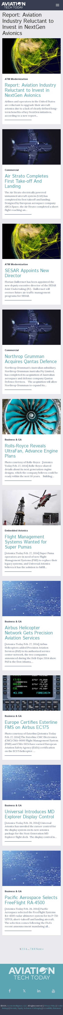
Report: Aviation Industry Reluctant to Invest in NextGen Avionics (30, 90)
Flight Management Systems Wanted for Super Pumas (26, 542)
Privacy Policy (50, 1006)
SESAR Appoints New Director (27, 273)
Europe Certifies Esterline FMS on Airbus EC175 (31, 725)
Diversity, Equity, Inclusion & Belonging (26, 1008)
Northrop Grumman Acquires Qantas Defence (31, 359)
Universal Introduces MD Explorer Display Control (29, 814)
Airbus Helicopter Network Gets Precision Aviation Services (29, 633)
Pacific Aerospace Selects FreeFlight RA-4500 (31, 900)
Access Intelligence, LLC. (17, 1006)
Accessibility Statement (52, 1008)
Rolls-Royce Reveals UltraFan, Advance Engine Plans (31, 451)
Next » (39, 948)
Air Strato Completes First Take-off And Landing (26, 181)
